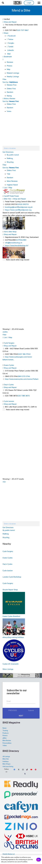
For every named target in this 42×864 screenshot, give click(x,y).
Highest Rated (12, 185)
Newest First (11, 85)
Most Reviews (12, 181)
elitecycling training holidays (13, 637)
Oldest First (11, 88)
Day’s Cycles (9, 385)
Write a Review (9, 98)
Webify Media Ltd (9, 854)
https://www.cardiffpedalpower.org (18, 210)
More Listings (8, 669)
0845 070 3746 (23, 376)
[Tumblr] (25, 774)
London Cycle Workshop (12, 577)
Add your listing (8, 766)
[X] (18, 770)
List (5, 187)
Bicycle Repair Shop (10, 590)
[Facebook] (14, 770)
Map (8, 69)
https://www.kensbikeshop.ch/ (16, 245)
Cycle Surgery (9, 343)
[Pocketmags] (21, 817)
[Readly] (21, 785)
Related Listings (13, 73)
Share (5, 33)
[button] (3, 3)
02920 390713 (23, 204)
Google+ (11, 43)
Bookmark (7, 57)
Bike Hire (7, 199)
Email (9, 701)
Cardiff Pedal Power (11, 196)
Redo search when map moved (17, 260)
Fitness (5, 735)
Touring (5, 730)
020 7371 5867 (23, 30)
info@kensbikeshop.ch (13, 243)
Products (6, 733)
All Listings (6, 756)
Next (21, 716)
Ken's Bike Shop (10, 232)
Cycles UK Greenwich (10, 664)
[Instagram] (23, 770)
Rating (9, 96)
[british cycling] (21, 841)
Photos (9, 66)
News (4, 728)
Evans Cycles (9, 365)
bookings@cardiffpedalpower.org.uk (18, 207)
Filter (4, 79)
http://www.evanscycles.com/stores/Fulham (21, 379)
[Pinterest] (35, 770)
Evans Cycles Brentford (11, 616)
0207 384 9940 (24, 354)
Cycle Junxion (9, 401)
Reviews (10, 62)
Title (8, 174)
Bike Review (7, 740)
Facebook (12, 36)
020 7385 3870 (23, 396)
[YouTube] (31, 770)
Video (5, 745)
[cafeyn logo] (21, 806)
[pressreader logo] (21, 795)
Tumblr (10, 47)
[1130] (21, 826)
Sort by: (10, 82)
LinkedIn (10, 50)
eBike (4, 738)
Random (10, 92)
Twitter (10, 39)
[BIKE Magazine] (17, 2)
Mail (8, 54)
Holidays (6, 761)
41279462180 (21, 240)
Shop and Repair (10, 22)
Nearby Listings (13, 76)
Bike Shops (6, 764)
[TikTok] (27, 770)
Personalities (7, 743)
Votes (9, 111)
